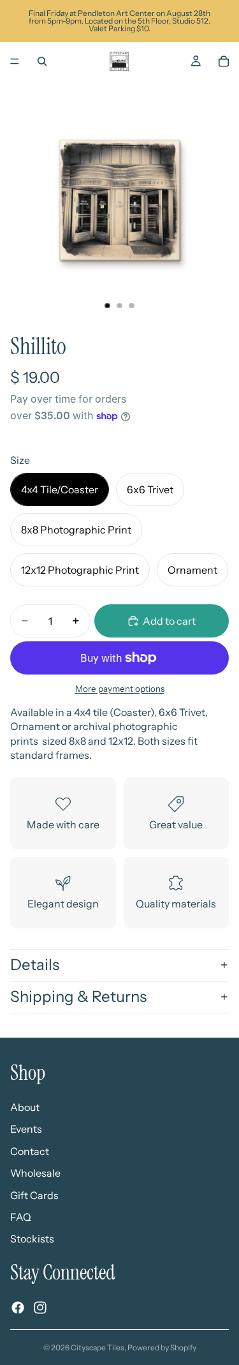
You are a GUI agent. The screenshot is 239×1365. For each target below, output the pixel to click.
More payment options (119, 688)
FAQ (20, 1217)
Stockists (32, 1238)
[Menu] (14, 61)
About (25, 1107)
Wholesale (35, 1173)
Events (26, 1129)
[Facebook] (17, 1307)
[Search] (42, 61)
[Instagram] (40, 1307)
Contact (29, 1151)
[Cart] (224, 61)
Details (34, 964)
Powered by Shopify (161, 1347)
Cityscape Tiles (97, 1347)
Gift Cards (34, 1195)
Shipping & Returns (78, 996)
